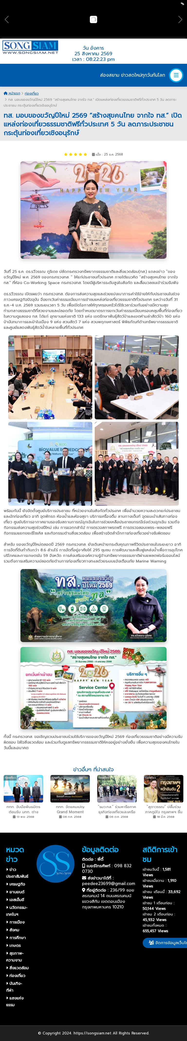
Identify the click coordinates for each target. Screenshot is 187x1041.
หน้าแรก (14, 93)
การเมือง (16, 922)
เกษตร (14, 946)
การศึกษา (17, 938)
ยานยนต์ (16, 892)
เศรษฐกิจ (16, 884)
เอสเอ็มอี (16, 900)
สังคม (13, 930)
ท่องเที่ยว (32, 93)
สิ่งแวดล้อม (18, 968)
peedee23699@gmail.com (108, 883)
